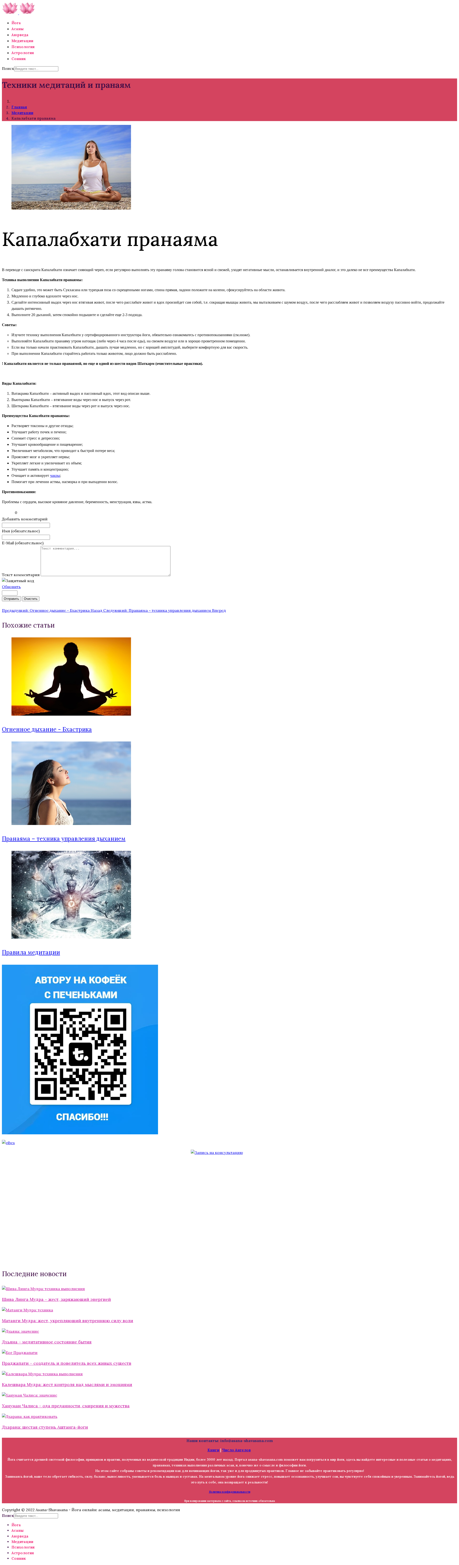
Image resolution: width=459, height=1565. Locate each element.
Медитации (22, 41)
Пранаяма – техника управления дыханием (64, 838)
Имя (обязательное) (21, 531)
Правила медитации (31, 952)
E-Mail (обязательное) (23, 542)
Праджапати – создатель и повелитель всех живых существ (66, 1363)
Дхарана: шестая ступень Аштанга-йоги (45, 1427)
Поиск (8, 68)
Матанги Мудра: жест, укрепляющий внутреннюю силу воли (67, 1320)
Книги (213, 1450)
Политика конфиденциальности (229, 1491)
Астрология (22, 52)
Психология (23, 47)
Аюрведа (19, 35)
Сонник (18, 58)
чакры (55, 475)
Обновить (11, 586)
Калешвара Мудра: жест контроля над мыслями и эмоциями (67, 1384)
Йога (16, 23)
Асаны (17, 29)
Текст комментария (21, 574)
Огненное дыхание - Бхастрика (47, 729)
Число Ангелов (236, 1450)
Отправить (11, 599)
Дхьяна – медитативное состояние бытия (47, 1342)
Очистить (31, 599)
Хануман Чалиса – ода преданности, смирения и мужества (66, 1406)
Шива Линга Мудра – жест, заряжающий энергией (56, 1299)
